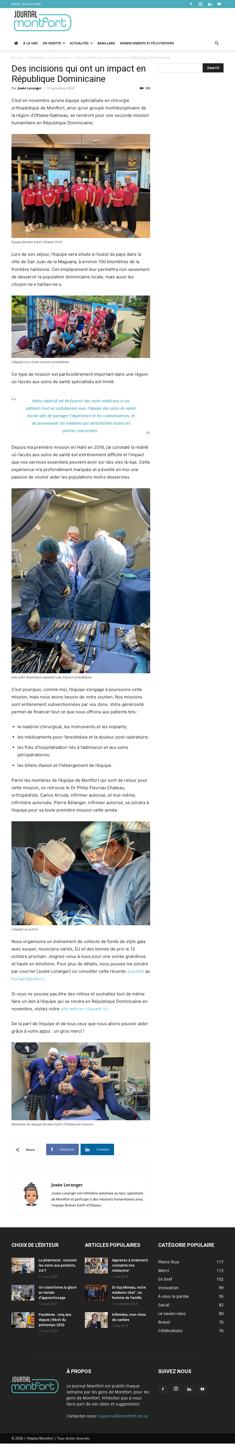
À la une (30, 43)
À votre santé (60, 57)
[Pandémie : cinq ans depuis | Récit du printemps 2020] (22, 1320)
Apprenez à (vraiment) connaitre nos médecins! (130, 1265)
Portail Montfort (27, 979)
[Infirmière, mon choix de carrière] (96, 1320)
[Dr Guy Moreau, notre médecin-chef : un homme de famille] (96, 1293)
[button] (217, 43)
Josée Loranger (30, 88)
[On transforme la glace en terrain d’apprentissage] (22, 1293)
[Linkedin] (209, 4)
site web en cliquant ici (84, 1008)
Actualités (79, 43)
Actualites (36, 57)
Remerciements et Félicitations (147, 43)
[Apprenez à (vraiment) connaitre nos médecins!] (96, 1265)
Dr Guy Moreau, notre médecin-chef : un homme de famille (129, 1292)
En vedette (52, 43)
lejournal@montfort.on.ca (123, 1416)
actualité (135, 971)
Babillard (106, 43)
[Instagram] (200, 4)
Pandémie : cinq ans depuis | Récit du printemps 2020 (55, 1320)
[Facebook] (191, 4)
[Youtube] (219, 4)
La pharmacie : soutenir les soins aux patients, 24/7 (58, 1265)
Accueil (17, 57)
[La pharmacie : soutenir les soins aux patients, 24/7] (22, 1265)
